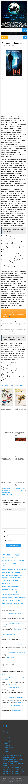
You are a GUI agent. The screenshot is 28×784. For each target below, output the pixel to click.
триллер (13, 600)
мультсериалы (6, 592)
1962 (12, 555)
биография (9, 572)
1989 (10, 563)
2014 (17, 566)
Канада (11, 569)
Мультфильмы (7, 726)
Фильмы (13, 45)
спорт (4, 600)
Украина (3, 572)
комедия (6, 583)
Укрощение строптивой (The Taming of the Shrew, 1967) (6, 459)
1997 (22, 563)
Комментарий (9, 509)
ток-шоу (7, 600)
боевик (17, 572)
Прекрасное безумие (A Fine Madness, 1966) (20, 408)
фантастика (7, 603)
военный (12, 575)
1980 (23, 560)
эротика (21, 603)
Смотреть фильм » (16, 620)
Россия (16, 569)
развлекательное (5, 597)
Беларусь (4, 569)
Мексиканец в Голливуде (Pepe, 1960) (17, 644)
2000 (6, 566)
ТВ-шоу (7, 751)
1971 (23, 558)
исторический (14, 580)
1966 (8, 557)
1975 (8, 560)
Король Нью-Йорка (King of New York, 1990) (19, 434)
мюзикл (5, 594)
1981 (3, 564)
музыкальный (13, 589)
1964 (21, 555)
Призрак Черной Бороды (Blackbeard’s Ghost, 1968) (6, 409)
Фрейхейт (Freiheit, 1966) (6, 483)
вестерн (5, 575)
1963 (17, 555)
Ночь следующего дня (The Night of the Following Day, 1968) (20, 458)
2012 (12, 566)
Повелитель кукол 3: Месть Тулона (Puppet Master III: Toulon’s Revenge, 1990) (7, 492)
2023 (22, 566)
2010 (9, 566)
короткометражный (17, 584)
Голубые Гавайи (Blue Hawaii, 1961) (17, 652)
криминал (6, 586)
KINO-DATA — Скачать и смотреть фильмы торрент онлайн (14, 17)
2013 (14, 566)
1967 (12, 557)
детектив (19, 575)
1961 (8, 555)
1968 (17, 557)
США (16, 385)
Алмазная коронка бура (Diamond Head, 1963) (20, 484)
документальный (14, 577)
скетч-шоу (23, 597)
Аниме (4, 735)
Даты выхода (6, 741)
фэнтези (16, 603)
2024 (25, 566)
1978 (17, 560)
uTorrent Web (21, 327)
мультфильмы (17, 592)
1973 (3, 560)
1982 (6, 564)
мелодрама (15, 586)
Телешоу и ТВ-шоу (8, 738)
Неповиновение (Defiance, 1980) (16, 697)
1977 (14, 560)
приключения (13, 594)
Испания (8, 569)
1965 (4, 557)
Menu (4, 37)
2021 (20, 566)
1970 (20, 558)
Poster (8, 778)
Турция (25, 569)
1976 (11, 560)
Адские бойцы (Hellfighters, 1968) (16, 705)
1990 (11, 385)
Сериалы (5, 729)
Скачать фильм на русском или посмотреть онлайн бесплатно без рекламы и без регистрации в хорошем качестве (13, 313)
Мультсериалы (7, 732)
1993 (20, 563)
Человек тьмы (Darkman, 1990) (15, 687)
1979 (20, 560)
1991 (17, 563)
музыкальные (5, 589)
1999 (3, 566)
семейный (17, 597)
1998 (25, 563)
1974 (6, 560)
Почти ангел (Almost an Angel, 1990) (7, 433)
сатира (10, 597)
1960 (4, 555)
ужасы (21, 385)
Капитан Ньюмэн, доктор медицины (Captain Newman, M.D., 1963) (13, 633)
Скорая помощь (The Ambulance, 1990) (17, 668)
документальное (5, 577)
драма (5, 580)
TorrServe (12, 327)
